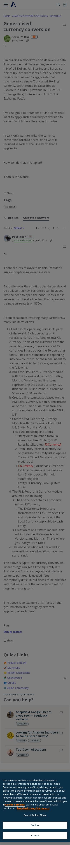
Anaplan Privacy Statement (33, 808)
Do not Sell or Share (35, 815)
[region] (35, 807)
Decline (35, 825)
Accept (35, 835)
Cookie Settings (15, 804)
